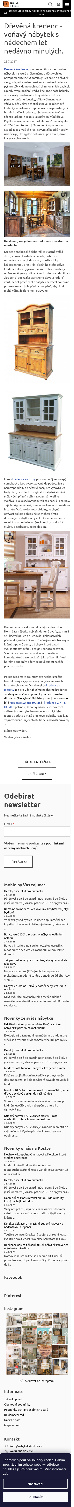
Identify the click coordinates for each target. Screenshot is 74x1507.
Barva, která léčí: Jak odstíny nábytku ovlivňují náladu (33, 936)
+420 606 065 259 (22, 1451)
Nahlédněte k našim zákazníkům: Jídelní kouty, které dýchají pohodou (34, 1199)
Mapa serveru (12, 1425)
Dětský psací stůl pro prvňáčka (23, 891)
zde (5, 1473)
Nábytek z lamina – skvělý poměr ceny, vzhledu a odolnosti (35, 987)
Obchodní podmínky (17, 1404)
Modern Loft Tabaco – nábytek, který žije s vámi (34, 1068)
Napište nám (12, 1420)
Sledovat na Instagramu (40, 1380)
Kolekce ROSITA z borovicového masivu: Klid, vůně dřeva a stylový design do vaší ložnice (36, 1091)
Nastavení (35, 1483)
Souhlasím (36, 1497)
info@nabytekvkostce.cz (26, 1446)
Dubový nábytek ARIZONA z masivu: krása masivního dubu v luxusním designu (30, 1117)
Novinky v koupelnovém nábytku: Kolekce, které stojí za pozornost (35, 1156)
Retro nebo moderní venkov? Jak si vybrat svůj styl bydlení (36, 910)
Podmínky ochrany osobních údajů (26, 1409)
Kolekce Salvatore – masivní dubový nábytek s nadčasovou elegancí (33, 1225)
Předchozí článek (37, 762)
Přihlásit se (18, 861)
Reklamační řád (14, 1414)
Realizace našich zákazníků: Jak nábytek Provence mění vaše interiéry (36, 1246)
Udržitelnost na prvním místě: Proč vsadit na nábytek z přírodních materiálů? (32, 1026)
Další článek (37, 774)
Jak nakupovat (13, 1399)
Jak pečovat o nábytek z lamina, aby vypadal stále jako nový (35, 961)
